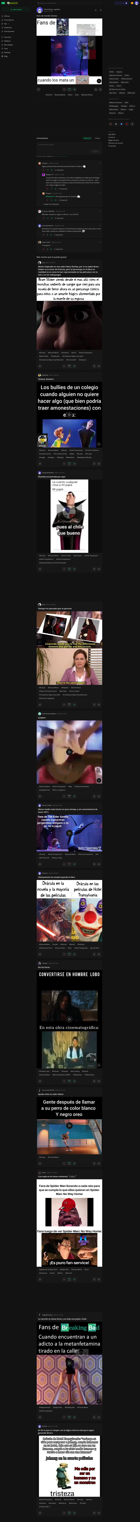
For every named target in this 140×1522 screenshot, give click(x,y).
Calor (127, 75)
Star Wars (63, 691)
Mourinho (125, 82)
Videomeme (78, 1075)
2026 (112, 72)
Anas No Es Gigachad (47, 698)
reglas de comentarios (61, 156)
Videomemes (90, 1075)
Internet (112, 113)
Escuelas (89, 454)
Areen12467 (46, 242)
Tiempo (97, 138)
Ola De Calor (114, 79)
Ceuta (112, 86)
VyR (127, 102)
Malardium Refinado (84, 457)
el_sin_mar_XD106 (48, 1090)
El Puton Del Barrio (92, 450)
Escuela (80, 454)
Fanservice (43, 1273)
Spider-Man (65, 1269)
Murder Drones (87, 95)
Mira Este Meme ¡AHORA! (62, 1075)
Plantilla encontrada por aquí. (52, 476)
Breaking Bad (70, 1407)
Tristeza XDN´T (45, 1507)
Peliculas (81, 944)
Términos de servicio (115, 143)
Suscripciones (9, 31)
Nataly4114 (50, 174)
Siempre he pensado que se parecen (55, 608)
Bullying (60, 457)
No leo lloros (44, 967)
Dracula (42, 353)
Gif (97, 854)
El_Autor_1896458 (48, 211)
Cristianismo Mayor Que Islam (73, 356)
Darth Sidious (76, 688)
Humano (43, 1503)
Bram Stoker (44, 356)
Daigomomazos (45, 1407)
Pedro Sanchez (127, 79)
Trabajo (124, 106)
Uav (77, 95)
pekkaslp (45, 375)
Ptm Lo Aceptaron (59, 790)
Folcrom (45, 873)
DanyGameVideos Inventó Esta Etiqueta (53, 563)
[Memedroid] (3, 3)
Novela (72, 944)
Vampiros (83, 360)
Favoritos (7, 37)
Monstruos (73, 1503)
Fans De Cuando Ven (86, 854)
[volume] (99, 81)
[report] (96, 89)
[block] (100, 89)
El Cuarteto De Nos (61, 454)
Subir (17, 9)
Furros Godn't (71, 360)
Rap (70, 786)
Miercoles (132, 93)
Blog (5, 56)
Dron (70, 95)
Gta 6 (119, 86)
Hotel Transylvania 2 (64, 559)
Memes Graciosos (116, 75)
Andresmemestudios (49, 714)
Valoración (87, 138)
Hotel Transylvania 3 (47, 559)
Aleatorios (8, 27)
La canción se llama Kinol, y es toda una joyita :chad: (62, 1319)
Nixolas (44, 1426)
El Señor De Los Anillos (117, 89)
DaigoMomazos (47, 1315)
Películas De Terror (46, 948)
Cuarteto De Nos (45, 454)
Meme (60, 1273)
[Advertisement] (122, 35)
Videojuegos (114, 106)
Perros (133, 106)
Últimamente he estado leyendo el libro (56, 877)
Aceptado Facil (45, 790)
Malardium (70, 457)
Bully (72, 454)
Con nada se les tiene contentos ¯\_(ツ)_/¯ (57, 1176)
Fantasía (65, 1071)
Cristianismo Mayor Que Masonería (52, 360)
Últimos (7, 16)
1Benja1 (45, 963)
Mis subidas (8, 45)
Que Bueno (78, 556)
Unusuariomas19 (48, 225)
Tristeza (83, 1503)
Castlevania (56, 356)
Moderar (7, 41)
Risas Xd (69, 1273)
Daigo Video (58, 1407)
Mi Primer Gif (44, 858)
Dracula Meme (60, 95)
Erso (43, 262)
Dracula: (81, 1499)
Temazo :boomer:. (46, 379)
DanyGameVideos (48, 473)
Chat (6, 48)
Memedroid (114, 109)
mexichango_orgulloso (52, 9)
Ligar (131, 109)
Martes (122, 93)
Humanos (53, 1503)
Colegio (42, 457)
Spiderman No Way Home (48, 1269)
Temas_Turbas (46, 805)
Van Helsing (75, 1071)
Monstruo (63, 1503)
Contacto (111, 137)
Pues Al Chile (66, 556)
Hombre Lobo (44, 1071)
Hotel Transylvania (86, 353)
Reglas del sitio (113, 140)
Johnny (64, 450)
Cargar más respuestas (51, 204)
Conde (56, 944)
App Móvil (111, 134)
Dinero (124, 109)
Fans (87, 1269)
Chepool (45, 163)
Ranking (7, 52)
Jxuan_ (44, 1172)
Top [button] (5, 24)
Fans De (49, 95)
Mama (121, 113)
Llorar (53, 1273)
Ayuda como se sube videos (50, 1094)
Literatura (65, 353)
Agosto (119, 72)
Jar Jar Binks (95, 948)
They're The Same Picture (48, 691)
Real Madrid (114, 82)
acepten (42, 717)
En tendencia (9, 20)
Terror (74, 353)
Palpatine (65, 688)
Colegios (51, 457)
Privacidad (112, 146)
